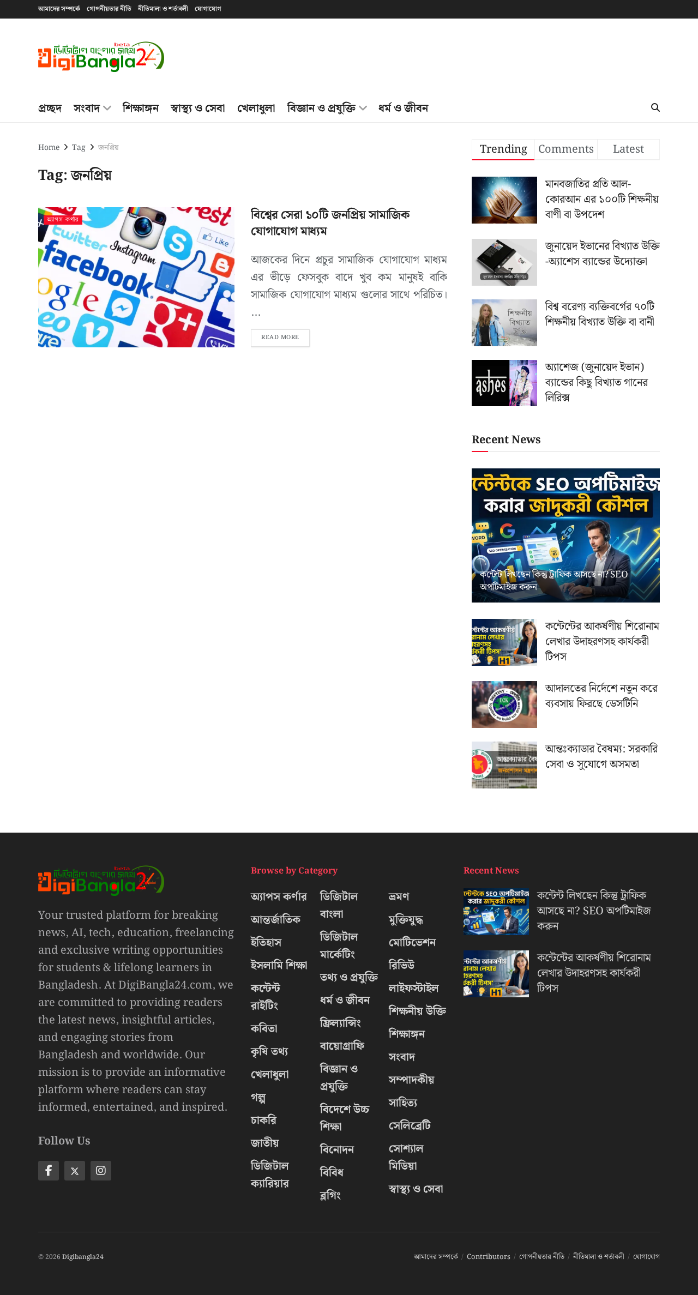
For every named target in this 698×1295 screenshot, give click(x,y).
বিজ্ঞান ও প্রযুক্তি (321, 108)
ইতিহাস (266, 942)
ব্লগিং (330, 1195)
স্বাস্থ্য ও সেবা (198, 108)
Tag (79, 148)
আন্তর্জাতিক (275, 920)
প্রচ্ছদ (50, 108)
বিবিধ (332, 1173)
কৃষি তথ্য (269, 1052)
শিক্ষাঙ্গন (141, 108)
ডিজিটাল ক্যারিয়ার (270, 1175)
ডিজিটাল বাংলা (339, 905)
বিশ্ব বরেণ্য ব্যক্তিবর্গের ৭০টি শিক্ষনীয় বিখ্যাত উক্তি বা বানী (599, 314)
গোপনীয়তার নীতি (109, 9)
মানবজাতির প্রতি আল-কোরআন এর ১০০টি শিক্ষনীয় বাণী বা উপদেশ (602, 200)
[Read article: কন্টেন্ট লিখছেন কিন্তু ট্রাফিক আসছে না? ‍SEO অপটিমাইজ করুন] (566, 535)
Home (48, 148)
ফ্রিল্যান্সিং (340, 1023)
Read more (285, 335)
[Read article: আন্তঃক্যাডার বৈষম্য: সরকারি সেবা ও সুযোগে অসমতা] (504, 765)
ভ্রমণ (399, 897)
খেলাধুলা (256, 108)
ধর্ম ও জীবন (403, 108)
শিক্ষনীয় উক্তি (417, 1011)
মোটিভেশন (412, 942)
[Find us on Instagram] (101, 1170)
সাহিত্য (403, 1103)
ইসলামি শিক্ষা (279, 965)
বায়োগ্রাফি (342, 1046)
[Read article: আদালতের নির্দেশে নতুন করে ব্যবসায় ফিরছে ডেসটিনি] (504, 704)
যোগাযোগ (208, 9)
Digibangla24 (83, 1257)
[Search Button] (655, 108)
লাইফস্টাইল (414, 988)
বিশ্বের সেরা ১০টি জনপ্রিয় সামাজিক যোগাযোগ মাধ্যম (330, 224)
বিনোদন (337, 1150)
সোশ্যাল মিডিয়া (406, 1157)
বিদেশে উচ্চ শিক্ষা (344, 1118)
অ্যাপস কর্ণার (63, 220)
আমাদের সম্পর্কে (59, 9)
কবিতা (264, 1029)
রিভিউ (401, 965)
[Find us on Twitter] (74, 1170)
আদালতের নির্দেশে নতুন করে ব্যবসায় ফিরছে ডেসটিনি (601, 696)
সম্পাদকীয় (412, 1080)
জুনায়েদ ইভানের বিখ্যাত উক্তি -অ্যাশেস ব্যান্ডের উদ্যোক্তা (602, 254)
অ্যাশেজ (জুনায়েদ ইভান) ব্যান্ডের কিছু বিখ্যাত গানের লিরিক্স (596, 383)
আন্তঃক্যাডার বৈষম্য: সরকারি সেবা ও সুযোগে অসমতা (601, 756)
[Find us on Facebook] (48, 1170)
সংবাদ (87, 108)
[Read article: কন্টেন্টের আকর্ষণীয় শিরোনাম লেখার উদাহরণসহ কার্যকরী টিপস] (504, 642)
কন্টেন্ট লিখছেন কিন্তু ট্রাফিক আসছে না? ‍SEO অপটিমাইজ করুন (554, 581)
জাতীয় (265, 1143)
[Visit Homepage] (101, 57)
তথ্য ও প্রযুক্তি (349, 977)
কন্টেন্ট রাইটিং (265, 997)
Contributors (488, 1257)
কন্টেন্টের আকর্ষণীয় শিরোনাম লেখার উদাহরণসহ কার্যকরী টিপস (602, 642)
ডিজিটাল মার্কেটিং (339, 946)
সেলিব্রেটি (410, 1126)
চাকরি (263, 1120)
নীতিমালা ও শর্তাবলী (163, 9)
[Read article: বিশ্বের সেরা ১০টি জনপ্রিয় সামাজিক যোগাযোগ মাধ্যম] (136, 277)
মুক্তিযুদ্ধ (406, 920)
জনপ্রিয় (108, 148)
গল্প (258, 1097)
